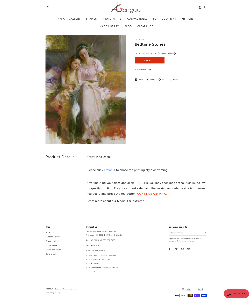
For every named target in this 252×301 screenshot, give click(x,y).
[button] (48, 7)
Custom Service (53, 236)
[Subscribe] (205, 232)
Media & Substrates (130, 201)
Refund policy (52, 254)
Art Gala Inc (56, 289)
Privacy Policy (52, 241)
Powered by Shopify (53, 293)
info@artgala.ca (98, 250)
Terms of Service (53, 249)
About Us (50, 232)
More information (143, 69)
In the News (51, 245)
